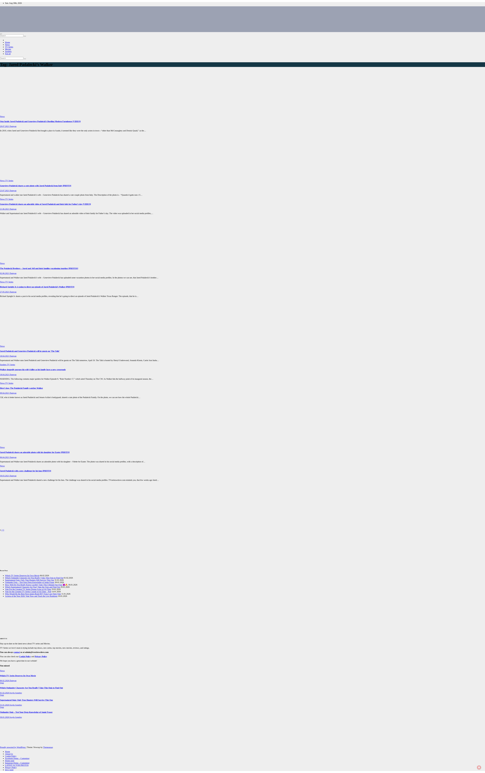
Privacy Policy (11, 767)
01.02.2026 (5, 693)
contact (17, 652)
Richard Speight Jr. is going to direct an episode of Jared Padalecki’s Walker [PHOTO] (37, 287)
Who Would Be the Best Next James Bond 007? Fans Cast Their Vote (33, 594)
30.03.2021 (5, 476)
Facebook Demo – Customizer (17, 758)
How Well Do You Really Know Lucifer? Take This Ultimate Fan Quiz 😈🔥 (36, 585)
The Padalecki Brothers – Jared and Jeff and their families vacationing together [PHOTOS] (39, 268)
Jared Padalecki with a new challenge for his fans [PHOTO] (25, 471)
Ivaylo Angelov (16, 693)
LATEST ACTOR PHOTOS (17, 765)
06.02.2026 (5, 681)
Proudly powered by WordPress (13, 747)
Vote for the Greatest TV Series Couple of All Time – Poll (28, 592)
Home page (9, 761)
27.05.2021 (5, 292)
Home (7, 42)
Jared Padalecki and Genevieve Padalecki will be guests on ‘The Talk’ (30, 351)
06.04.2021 (5, 457)
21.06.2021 (5, 209)
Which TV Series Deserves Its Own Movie (22, 575)
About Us (9, 754)
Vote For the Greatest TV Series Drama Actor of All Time (28, 589)
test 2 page (9, 770)
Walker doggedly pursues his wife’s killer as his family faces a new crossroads (33, 370)
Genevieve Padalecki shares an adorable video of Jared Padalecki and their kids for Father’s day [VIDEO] (45, 204)
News (7, 45)
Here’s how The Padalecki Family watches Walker (21, 388)
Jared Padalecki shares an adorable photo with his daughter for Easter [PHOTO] (34, 452)
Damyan (13, 126)
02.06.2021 (5, 273)
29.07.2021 (5, 126)
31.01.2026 (5, 705)
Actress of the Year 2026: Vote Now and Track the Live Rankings (31, 596)
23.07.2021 (5, 191)
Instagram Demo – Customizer (17, 763)
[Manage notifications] (479, 767)
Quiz (2, 683)
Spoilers (8, 51)
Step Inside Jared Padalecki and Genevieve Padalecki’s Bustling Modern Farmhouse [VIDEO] (40, 121)
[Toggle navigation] (1, 33)
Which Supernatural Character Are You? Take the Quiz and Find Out (32, 587)
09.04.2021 (5, 393)
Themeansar (48, 747)
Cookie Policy (10, 756)
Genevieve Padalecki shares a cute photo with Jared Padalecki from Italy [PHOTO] (35, 186)
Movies (8, 49)
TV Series (9, 47)
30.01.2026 (5, 717)
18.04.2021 (5, 356)
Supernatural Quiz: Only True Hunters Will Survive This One (29, 580)
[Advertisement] (242, 92)
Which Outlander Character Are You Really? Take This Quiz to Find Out (34, 578)
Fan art (8, 54)
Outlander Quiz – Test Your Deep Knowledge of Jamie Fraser (29, 582)
